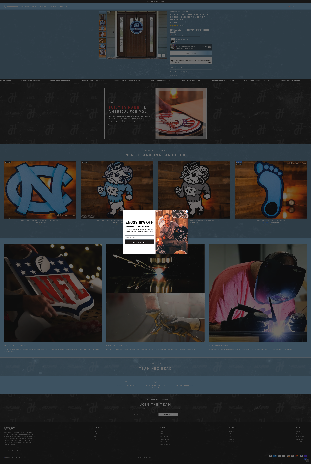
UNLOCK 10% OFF (139, 242)
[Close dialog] (187, 211)
